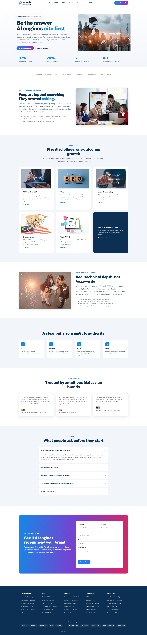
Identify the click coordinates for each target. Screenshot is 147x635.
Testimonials (43, 625)
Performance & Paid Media (71, 597)
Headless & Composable (92, 603)
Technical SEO (46, 597)
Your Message (82, 547)
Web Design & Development (115, 597)
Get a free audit (121, 3)
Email (79, 532)
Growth (71, 3)
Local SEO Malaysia (48, 600)
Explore (25, 204)
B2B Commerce (89, 597)
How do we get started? (48, 492)
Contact (59, 625)
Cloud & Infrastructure (113, 609)
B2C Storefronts (90, 600)
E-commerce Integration (92, 606)
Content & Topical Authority (50, 606)
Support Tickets (73, 625)
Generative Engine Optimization (30, 597)
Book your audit (102, 237)
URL (101, 532)
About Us (24, 625)
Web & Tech (92, 3)
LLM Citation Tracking (27, 606)
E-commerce (81, 3)
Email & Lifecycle (69, 606)
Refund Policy (121, 625)
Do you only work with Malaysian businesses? (55, 475)
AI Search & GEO (53, 3)
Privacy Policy (95, 625)
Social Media (67, 613)
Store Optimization (90, 613)
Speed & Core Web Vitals (114, 600)
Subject (80, 540)
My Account (85, 625)
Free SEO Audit (46, 613)
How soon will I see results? (50, 467)
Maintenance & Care (113, 613)
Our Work (33, 625)
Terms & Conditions (108, 625)
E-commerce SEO (47, 603)
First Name (81, 524)
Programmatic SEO (47, 609)
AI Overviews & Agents (27, 603)
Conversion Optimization (71, 600)
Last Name (103, 524)
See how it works (42, 48)
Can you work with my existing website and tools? (57, 483)
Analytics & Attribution (70, 609)
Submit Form (84, 562)
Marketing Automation (70, 603)
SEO (63, 3)
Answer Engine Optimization (29, 600)
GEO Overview (25, 613)
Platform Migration (90, 609)
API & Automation (112, 606)
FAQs (51, 625)
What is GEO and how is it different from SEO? (55, 450)
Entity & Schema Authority (28, 609)
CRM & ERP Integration (114, 603)
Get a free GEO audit (25, 48)
